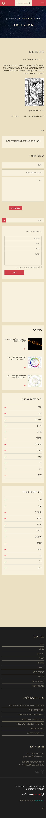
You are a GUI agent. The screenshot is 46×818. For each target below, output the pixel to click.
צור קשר (40, 676)
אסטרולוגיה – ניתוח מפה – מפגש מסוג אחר (26, 705)
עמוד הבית (35, 18)
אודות (42, 644)
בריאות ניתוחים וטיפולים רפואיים (31, 714)
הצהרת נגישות (38, 681)
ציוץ (42, 130)
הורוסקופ (40, 653)
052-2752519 (38, 764)
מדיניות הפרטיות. (20, 267)
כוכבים (41, 658)
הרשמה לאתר (38, 672)
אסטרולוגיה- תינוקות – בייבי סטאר (30, 723)
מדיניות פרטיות (38, 685)
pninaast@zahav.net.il (33, 756)
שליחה (14, 272)
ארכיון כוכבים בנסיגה (35, 733)
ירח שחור (40, 667)
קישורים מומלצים (37, 728)
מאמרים (24, 18)
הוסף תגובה (15, 208)
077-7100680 (25, 764)
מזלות (41, 648)
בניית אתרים (39, 800)
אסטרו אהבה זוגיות (36, 709)
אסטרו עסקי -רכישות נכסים (33, 719)
